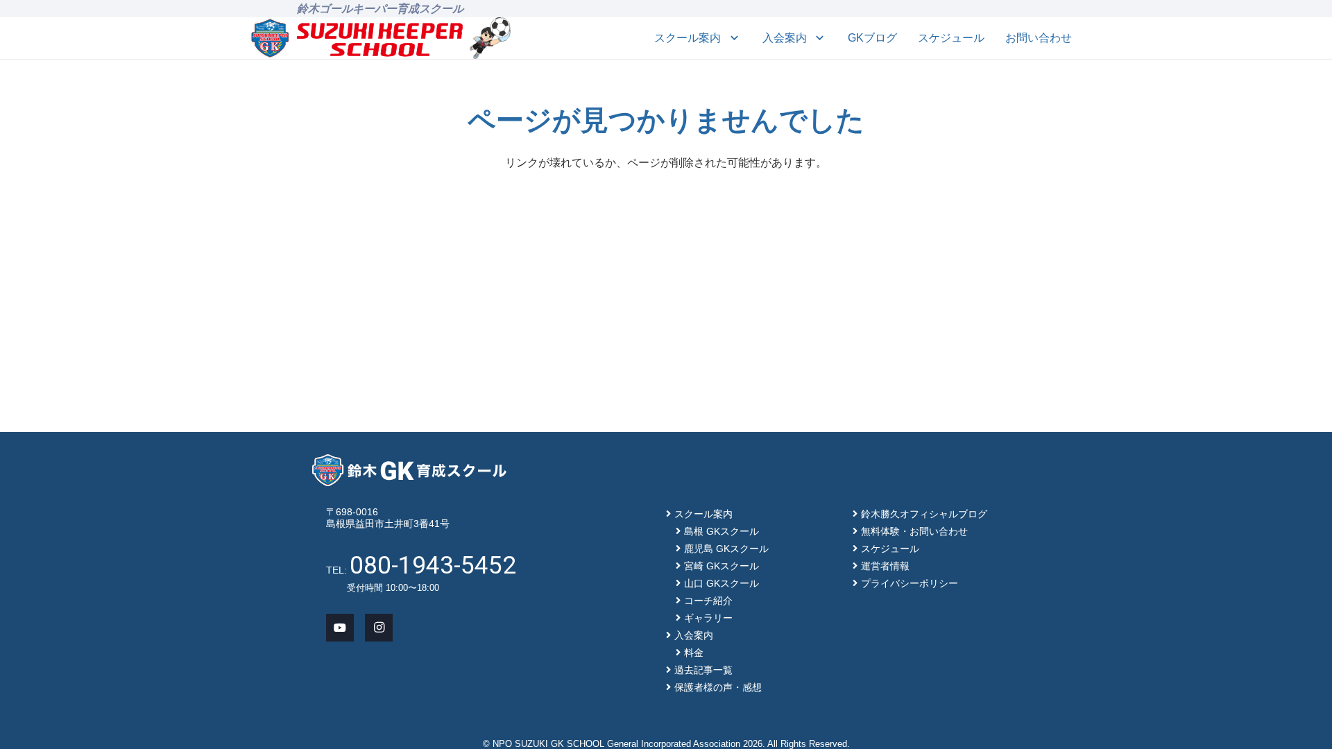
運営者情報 (885, 565)
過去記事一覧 (703, 669)
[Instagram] (379, 628)
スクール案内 (703, 513)
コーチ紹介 (708, 600)
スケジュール (890, 548)
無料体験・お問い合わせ (914, 531)
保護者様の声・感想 (718, 687)
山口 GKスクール (721, 583)
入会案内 (693, 635)
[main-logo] (357, 38)
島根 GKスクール (721, 531)
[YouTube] (340, 628)
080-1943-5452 (433, 565)
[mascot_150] (490, 38)
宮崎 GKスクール (721, 565)
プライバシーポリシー (909, 583)
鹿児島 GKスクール (726, 548)
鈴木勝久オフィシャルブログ (924, 513)
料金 (693, 652)
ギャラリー (708, 617)
